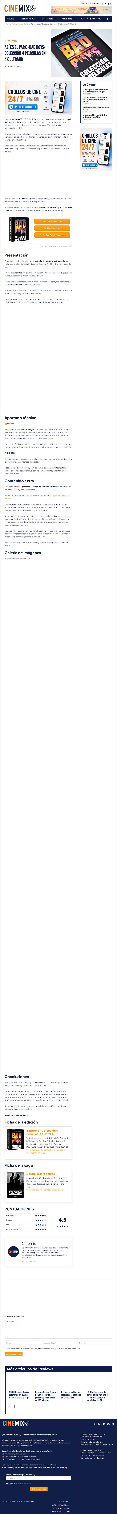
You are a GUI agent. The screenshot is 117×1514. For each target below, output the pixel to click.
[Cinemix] (13, 1251)
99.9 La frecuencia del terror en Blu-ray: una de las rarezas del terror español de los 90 (98, 1396)
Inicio (9, 24)
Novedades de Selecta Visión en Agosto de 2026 (96, 108)
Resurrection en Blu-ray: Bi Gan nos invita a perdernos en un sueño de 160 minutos (95, 99)
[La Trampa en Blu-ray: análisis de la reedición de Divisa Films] (72, 1382)
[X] (111, 4)
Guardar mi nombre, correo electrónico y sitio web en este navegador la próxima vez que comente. (44, 1349)
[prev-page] (9, 1406)
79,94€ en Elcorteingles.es (52, 235)
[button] (108, 19)
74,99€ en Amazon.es (52, 221)
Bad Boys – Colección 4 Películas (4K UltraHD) (42, 1132)
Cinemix (19, 66)
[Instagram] (102, 4)
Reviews (27, 24)
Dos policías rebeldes (40, 1173)
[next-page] (13, 1406)
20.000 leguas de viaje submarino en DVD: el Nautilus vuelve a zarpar (95, 90)
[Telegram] (108, 4)
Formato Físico (17, 24)
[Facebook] (100, 4)
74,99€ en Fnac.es (52, 228)
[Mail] (105, 4)
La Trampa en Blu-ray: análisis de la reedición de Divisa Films (95, 116)
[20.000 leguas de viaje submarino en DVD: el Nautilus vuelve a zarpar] (20, 1382)
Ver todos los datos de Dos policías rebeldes (45, 1190)
